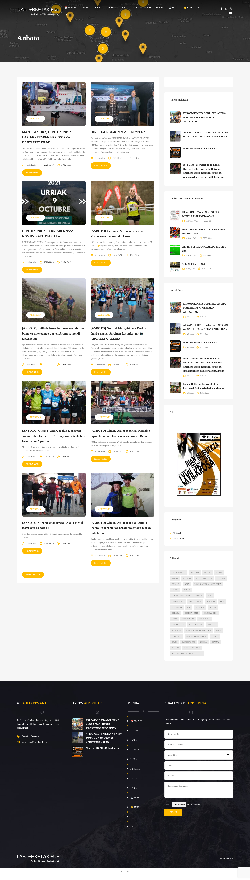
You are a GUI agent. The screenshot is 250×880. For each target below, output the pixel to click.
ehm (222, 601)
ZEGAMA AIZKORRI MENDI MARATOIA (187, 654)
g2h (188, 607)
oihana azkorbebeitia (196, 636)
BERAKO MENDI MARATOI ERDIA (207, 584)
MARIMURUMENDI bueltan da (200, 148)
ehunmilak (177, 607)
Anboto (207, 572)
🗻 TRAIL (174, 7)
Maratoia (176, 630)
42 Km (148, 7)
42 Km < (160, 7)
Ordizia (215, 636)
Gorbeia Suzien (191, 613)
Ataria (175, 578)
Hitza (174, 619)
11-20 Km (109, 7)
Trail (196, 221)
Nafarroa (176, 636)
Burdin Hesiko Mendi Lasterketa (187, 596)
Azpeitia (221, 578)
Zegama (175, 648)
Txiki (195, 238)
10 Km (97, 7)
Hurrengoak (33, 574)
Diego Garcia (195, 601)
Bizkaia (187, 590)
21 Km (122, 7)
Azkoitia (187, 578)
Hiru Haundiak (210, 613)
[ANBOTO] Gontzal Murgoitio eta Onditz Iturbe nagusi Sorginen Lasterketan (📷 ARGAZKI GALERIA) (118, 333)
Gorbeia (175, 613)
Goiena (213, 607)
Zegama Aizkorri (192, 648)
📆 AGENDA (70, 7)
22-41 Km (134, 7)
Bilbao (175, 590)
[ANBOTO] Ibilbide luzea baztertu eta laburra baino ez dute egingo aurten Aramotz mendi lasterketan (53, 333)
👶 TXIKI (188, 7)
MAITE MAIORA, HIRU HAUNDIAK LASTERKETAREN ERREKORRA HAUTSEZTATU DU (48, 137)
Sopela (203, 642)
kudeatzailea (31, 165)
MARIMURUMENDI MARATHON (198, 630)
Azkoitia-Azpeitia (204, 578)
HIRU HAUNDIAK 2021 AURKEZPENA (118, 132)
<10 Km (85, 7)
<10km (188, 238)
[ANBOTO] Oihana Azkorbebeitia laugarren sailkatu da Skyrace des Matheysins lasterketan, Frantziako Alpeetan (53, 436)
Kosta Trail (204, 619)
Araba (219, 572)
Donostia (210, 601)
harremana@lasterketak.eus (34, 742)
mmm (218, 630)
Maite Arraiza (195, 625)
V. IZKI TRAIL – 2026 (193, 264)
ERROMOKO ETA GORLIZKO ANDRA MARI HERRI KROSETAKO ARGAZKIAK (204, 117)
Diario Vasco (178, 601)
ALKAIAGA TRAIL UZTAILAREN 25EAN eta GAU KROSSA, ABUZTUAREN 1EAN (104, 738)
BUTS (209, 596)
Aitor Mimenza (179, 572)
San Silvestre (188, 642)
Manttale (211, 625)
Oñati (174, 642)
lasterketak (178, 625)
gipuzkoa (200, 607)
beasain (175, 584)
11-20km (189, 221)
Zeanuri (215, 642)
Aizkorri (195, 572)
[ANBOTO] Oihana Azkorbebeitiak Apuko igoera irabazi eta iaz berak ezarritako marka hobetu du (121, 528)
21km (188, 269)
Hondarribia (188, 619)
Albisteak (35, 119)
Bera (187, 584)
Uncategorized (179, 538)
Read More (32, 172)
